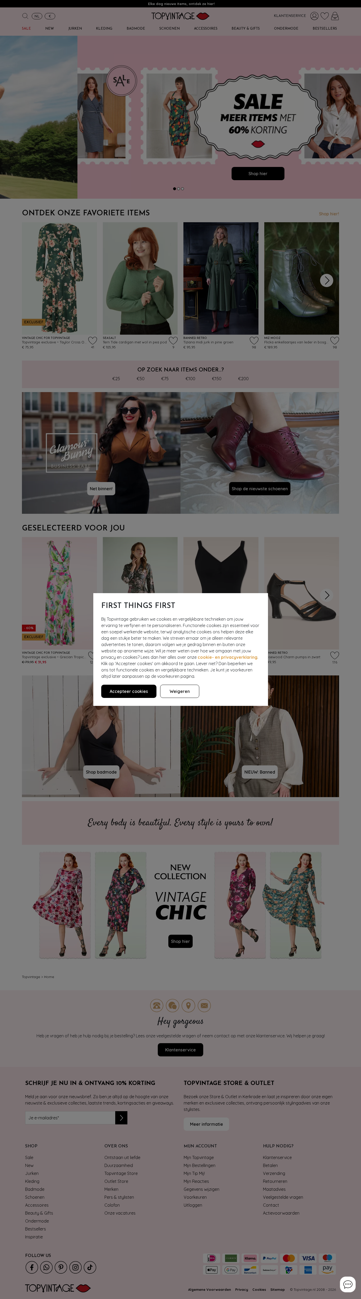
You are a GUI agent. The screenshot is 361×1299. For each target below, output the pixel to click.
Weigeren (180, 691)
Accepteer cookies (129, 691)
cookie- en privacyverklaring (227, 657)
